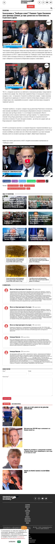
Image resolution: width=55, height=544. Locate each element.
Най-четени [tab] (6, 404)
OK (19, 542)
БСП (21, 185)
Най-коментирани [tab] (16, 404)
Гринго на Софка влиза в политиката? (12, 222)
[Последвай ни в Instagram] (43, 2)
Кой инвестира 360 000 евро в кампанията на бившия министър (37, 429)
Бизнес (38, 6)
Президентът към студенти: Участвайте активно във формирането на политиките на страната (39, 204)
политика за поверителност (17, 538)
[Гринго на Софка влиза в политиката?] (15, 218)
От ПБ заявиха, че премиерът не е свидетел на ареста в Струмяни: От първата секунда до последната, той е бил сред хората (40, 219)
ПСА (28, 188)
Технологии (27, 521)
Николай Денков (29, 185)
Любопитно (27, 519)
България (9, 6)
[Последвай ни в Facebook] (39, 2)
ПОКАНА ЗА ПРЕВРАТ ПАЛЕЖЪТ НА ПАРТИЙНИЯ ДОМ (36, 471)
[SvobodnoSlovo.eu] (11, 498)
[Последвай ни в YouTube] (47, 2)
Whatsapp (32, 181)
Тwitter (23, 181)
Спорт (44, 6)
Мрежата (27, 517)
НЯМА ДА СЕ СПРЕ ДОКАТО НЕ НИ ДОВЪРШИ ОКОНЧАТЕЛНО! (36, 408)
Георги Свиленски (13, 185)
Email (29, 371)
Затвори (12, 542)
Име (4, 371)
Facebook (7, 181)
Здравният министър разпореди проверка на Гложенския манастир (38, 237)
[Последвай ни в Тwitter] (50, 2)
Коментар (17, 6)
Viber (15, 181)
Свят (24, 6)
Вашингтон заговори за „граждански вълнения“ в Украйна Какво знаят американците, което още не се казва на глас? (38, 451)
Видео (27, 523)
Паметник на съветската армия (16, 188)
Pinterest (41, 181)
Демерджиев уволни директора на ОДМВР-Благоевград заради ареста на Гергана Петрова (14, 236)
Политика (30, 6)
